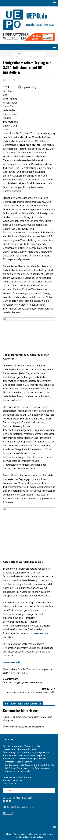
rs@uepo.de (16, 780)
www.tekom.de (11, 662)
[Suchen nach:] (29, 53)
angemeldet (19, 716)
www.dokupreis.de (37, 633)
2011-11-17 (10, 80)
